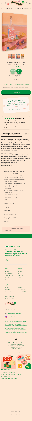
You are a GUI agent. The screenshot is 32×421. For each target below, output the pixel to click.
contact (20, 271)
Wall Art (7, 271)
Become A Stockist (16, 353)
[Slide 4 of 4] (22, 56)
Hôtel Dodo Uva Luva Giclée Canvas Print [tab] (11, 134)
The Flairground (18, 8)
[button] (16, 122)
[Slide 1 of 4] (9, 56)
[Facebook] (15, 418)
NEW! (3, 8)
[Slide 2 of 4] (14, 56)
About (19, 294)
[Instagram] (17, 418)
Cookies (7, 294)
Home (4, 229)
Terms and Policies (16, 414)
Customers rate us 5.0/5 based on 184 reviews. (16, 84)
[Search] (5, 3)
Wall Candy (9, 8)
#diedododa (11, 317)
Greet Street (27, 8)
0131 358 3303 (12, 309)
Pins (6, 280)
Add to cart (17, 92)
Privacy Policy (9, 291)
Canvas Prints (10, 228)
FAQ (19, 273)
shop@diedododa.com (14, 313)
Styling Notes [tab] (27, 134)
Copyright (7, 289)
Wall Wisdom (21, 289)
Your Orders (21, 280)
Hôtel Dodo (16, 67)
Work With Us (22, 291)
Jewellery (7, 277)
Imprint (7, 287)
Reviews (20, 287)
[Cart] (30, 3)
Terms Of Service (9, 296)
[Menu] (2, 3)
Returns (20, 277)
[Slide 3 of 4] (18, 56)
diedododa (18, 411)
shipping (20, 275)
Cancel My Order (9, 298)
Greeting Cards (9, 275)
